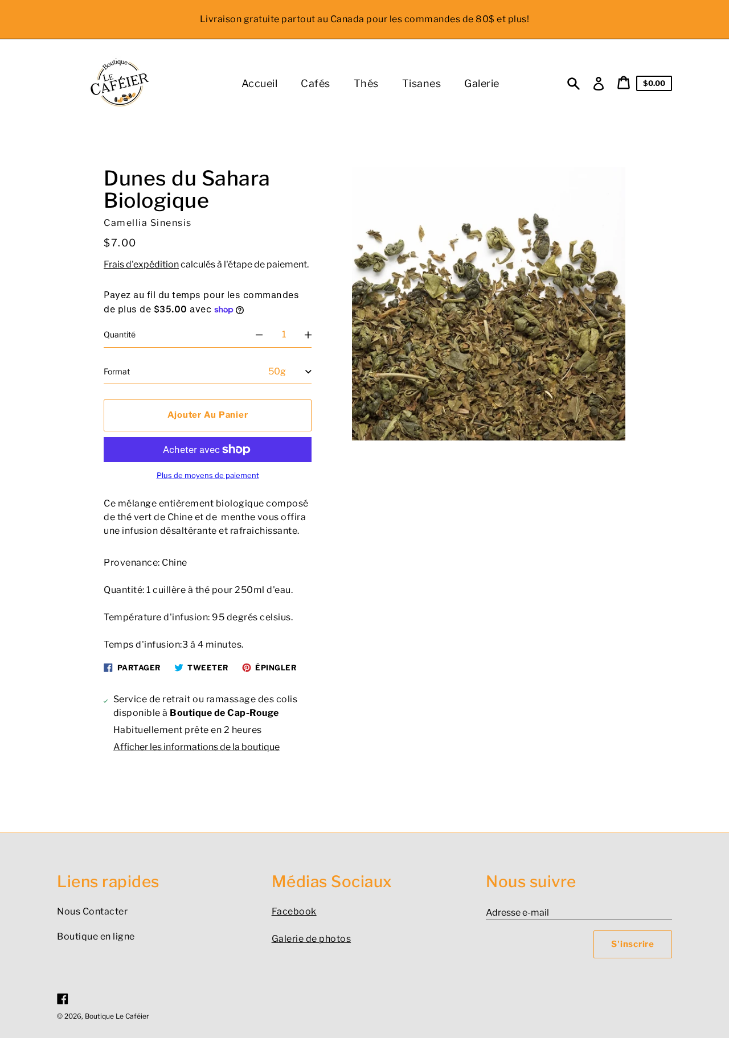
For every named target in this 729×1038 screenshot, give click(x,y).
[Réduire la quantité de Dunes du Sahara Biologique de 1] (259, 334)
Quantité (120, 334)
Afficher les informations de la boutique (196, 747)
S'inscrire (632, 944)
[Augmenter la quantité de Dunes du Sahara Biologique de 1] (308, 334)
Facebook (294, 911)
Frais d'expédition (141, 264)
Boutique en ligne (96, 936)
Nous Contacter (92, 911)
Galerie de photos (311, 938)
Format (117, 371)
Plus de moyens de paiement (208, 475)
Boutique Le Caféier (117, 1016)
